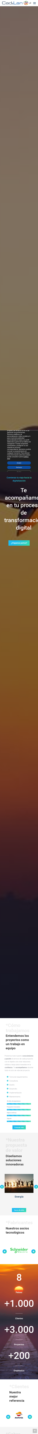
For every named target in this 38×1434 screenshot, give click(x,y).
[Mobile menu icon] (34, 3)
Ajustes (19, 472)
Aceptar (19, 463)
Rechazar (19, 467)
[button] (2, 1187)
